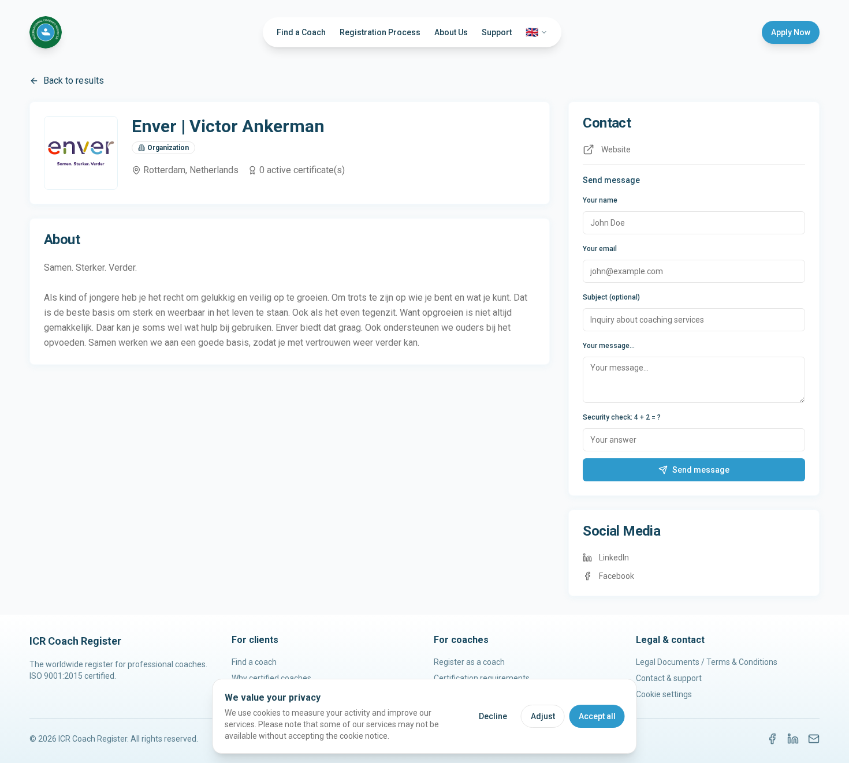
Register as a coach (469, 662)
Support (497, 32)
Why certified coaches (271, 678)
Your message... (609, 346)
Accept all (597, 716)
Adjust (543, 716)
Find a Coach (301, 32)
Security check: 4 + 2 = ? (622, 417)
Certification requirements (482, 678)
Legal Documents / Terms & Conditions (706, 662)
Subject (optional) (611, 297)
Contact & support (669, 678)
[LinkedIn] (793, 739)
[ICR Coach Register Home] (45, 32)
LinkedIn (614, 557)
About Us (451, 32)
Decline (493, 716)
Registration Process (380, 32)
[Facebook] (772, 739)
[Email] (814, 739)
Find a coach (254, 662)
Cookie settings (664, 694)
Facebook (616, 576)
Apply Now (790, 32)
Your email (600, 249)
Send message (700, 469)
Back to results (73, 80)
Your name (600, 200)
